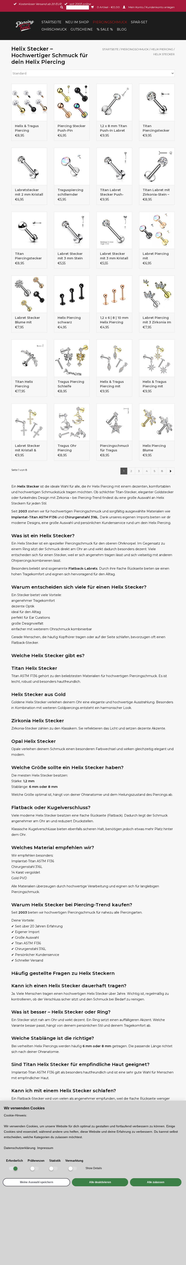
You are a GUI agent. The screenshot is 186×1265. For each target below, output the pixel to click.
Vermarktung (74, 1160)
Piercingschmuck (110, 22)
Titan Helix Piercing (24, 384)
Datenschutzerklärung (19, 1148)
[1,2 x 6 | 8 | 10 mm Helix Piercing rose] (114, 294)
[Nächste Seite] (170, 471)
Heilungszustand (131, 795)
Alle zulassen (155, 1182)
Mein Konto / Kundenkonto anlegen (151, 7)
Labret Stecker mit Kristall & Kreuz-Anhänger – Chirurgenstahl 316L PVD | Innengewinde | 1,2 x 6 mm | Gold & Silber (29, 448)
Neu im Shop (77, 22)
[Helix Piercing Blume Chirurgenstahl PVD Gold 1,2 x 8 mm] (157, 422)
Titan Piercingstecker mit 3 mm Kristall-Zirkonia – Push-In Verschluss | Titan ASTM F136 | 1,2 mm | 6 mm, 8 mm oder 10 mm (156, 128)
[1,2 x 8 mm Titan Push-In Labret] (114, 102)
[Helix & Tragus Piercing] (29, 102)
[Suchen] (61, 7)
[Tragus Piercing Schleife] (72, 358)
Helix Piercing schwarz (69, 320)
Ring (96, 1020)
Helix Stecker (164, 54)
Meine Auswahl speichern (36, 1182)
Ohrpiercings (21, 561)
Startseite (51, 22)
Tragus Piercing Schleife (71, 384)
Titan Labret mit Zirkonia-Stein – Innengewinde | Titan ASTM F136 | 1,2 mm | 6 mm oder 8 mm (156, 192)
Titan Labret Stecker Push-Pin (112, 192)
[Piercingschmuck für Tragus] (114, 422)
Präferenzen (36, 1160)
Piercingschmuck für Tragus (114, 448)
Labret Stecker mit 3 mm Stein (70, 256)
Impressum (45, 1148)
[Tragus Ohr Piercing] (72, 422)
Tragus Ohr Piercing (67, 448)
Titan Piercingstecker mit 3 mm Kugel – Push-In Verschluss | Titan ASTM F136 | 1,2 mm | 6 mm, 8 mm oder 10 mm (29, 256)
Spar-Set (139, 22)
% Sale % (105, 29)
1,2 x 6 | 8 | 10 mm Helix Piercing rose (114, 320)
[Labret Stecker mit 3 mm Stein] (72, 230)
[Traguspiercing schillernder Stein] (72, 166)
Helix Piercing (162, 49)
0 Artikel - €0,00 (108, 7)
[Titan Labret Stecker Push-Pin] (114, 166)
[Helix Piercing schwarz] (72, 294)
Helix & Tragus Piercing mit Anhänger (112, 384)
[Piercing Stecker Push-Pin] (72, 102)
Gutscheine (82, 29)
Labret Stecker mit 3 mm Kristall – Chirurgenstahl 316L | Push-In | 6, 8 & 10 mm (114, 256)
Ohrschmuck (54, 29)
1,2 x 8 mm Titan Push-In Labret (113, 128)
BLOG (122, 29)
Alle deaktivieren (100, 1182)
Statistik (55, 1160)
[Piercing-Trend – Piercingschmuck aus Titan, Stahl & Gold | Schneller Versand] (25, 25)
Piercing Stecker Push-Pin (72, 128)
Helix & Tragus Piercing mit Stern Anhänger (156, 384)
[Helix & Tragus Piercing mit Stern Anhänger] (157, 358)
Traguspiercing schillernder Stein (70, 192)
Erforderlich (14, 1160)
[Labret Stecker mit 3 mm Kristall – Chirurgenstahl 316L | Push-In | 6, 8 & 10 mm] (114, 230)
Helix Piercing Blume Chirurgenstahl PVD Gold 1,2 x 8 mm (156, 448)
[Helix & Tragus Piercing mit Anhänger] (114, 358)
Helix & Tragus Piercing (27, 128)
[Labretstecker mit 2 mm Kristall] (29, 166)
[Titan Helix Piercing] (29, 358)
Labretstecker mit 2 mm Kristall (29, 192)
